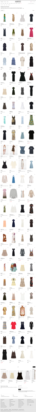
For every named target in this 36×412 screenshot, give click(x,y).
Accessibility (10, 409)
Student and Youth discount (21, 404)
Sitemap (10, 406)
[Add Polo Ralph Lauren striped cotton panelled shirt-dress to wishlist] (34, 42)
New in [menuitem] (1, 3)
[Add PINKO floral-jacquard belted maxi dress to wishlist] (34, 218)
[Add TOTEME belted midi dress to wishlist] (8, 56)
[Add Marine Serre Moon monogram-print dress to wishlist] (34, 233)
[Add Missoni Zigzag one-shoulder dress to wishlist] (8, 262)
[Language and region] (31, 1)
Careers (10, 402)
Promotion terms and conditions (4, 406)
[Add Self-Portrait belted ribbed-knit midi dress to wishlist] (25, 86)
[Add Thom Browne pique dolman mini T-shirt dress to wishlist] (34, 13)
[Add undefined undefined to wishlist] (7, 370)
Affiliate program (19, 400)
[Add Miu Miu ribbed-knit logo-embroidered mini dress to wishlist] (34, 100)
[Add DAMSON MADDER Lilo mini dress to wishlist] (8, 247)
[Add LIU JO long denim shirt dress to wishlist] (8, 42)
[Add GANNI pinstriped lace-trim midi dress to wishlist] (8, 335)
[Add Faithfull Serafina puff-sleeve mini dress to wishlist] (25, 291)
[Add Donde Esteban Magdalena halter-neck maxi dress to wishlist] (8, 13)
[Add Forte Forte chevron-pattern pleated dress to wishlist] (8, 277)
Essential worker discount (20, 405)
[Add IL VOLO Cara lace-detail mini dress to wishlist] (16, 115)
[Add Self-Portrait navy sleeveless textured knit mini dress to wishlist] (25, 204)
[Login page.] (32, 1)
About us (10, 400)
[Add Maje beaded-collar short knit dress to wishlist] (25, 247)
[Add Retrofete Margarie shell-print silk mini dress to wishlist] (25, 306)
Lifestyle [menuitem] (16, 3)
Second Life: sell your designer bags (30, 401)
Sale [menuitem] (20, 3)
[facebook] (30, 405)
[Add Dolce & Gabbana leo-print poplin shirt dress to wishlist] (16, 145)
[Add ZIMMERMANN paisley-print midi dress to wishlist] (8, 306)
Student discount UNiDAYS (20, 402)
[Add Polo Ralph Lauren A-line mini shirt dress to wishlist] (34, 174)
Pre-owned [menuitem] (19, 3)
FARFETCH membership (20, 401)
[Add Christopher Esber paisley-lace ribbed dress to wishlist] (8, 115)
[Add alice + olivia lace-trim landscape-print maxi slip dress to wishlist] (8, 204)
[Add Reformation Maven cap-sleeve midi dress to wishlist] (25, 350)
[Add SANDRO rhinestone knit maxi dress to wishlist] (8, 130)
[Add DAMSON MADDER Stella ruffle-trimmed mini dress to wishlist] (16, 204)
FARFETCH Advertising (12, 405)
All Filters (2, 10)
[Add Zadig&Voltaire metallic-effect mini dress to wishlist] (25, 277)
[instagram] (27, 405)
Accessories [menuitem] (11, 3)
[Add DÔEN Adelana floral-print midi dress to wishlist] (25, 218)
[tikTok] (29, 405)
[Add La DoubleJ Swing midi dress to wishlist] (16, 233)
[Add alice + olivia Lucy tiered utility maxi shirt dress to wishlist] (16, 86)
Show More (34, 369)
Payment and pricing (3, 404)
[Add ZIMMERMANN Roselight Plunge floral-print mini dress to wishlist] (34, 306)
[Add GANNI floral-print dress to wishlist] (34, 115)
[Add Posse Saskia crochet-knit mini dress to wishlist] (16, 160)
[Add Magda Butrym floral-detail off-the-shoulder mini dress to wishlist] (25, 145)
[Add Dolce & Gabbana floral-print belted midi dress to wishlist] (34, 204)
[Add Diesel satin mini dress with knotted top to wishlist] (34, 189)
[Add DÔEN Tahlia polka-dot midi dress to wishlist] (8, 27)
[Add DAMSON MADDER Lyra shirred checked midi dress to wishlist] (25, 130)
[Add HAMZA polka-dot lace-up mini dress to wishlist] (8, 160)
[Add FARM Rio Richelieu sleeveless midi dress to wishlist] (16, 42)
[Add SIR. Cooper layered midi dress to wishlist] (25, 27)
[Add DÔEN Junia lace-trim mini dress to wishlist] (25, 174)
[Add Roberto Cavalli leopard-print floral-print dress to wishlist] (34, 291)
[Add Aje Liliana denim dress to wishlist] (34, 350)
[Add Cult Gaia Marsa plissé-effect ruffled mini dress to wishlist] (16, 56)
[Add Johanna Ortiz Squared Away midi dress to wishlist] (8, 71)
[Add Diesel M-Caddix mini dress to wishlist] (8, 350)
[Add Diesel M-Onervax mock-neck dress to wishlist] (34, 56)
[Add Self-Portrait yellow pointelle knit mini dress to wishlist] (16, 277)
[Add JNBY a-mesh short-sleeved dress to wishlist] (34, 130)
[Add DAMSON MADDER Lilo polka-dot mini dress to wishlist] (25, 262)
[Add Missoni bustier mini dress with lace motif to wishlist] (8, 320)
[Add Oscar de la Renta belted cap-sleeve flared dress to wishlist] (34, 160)
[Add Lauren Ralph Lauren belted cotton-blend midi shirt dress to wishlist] (25, 335)
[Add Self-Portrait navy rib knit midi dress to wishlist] (16, 247)
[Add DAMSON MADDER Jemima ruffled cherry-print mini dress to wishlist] (16, 320)
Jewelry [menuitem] (14, 3)
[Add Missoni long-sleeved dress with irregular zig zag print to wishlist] (8, 174)
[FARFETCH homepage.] (18, 1)
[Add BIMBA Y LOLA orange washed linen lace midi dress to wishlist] (8, 218)
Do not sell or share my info (21, 409)
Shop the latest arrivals (19, 0)
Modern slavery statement (12, 404)
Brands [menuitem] (3, 3)
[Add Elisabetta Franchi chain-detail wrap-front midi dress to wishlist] (34, 320)
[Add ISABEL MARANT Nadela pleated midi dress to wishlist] (34, 86)
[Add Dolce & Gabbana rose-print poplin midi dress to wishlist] (34, 71)
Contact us (2, 400)
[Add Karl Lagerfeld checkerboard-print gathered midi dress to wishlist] (34, 262)
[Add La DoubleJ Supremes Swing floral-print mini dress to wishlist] (16, 262)
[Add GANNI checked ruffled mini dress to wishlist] (16, 350)
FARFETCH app (11, 403)
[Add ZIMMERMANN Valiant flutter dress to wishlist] (16, 100)
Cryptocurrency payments (3, 405)
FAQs (1, 401)
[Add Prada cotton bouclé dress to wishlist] (25, 115)
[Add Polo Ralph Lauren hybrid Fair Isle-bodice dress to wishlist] (8, 291)
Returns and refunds (3, 403)
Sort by (33, 10)
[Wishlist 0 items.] (33, 1)
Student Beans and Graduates (21, 403)
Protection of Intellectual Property (15, 409)
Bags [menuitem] (9, 3)
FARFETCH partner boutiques (12, 401)
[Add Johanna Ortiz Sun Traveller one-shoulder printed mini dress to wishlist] (8, 233)
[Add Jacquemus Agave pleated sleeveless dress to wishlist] (25, 100)
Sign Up (19, 389)
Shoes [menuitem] (7, 3)
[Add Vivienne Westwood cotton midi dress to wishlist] (25, 71)
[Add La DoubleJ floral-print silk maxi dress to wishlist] (16, 306)
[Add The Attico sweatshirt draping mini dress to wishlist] (16, 189)
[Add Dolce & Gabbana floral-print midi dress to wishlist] (34, 277)
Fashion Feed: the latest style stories (30, 402)
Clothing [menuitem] (5, 3)
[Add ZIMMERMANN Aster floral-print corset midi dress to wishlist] (16, 291)
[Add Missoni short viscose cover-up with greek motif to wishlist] (25, 189)
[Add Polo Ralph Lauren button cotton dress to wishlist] (16, 218)
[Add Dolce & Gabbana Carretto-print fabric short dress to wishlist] (34, 247)
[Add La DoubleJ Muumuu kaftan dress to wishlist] (16, 130)
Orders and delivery (2, 402)
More (23, 8)
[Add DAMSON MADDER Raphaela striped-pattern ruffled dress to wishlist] (34, 27)
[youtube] (31, 405)
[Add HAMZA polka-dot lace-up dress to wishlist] (25, 13)
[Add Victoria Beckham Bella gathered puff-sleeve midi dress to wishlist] (16, 71)
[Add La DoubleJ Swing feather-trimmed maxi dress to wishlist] (8, 189)
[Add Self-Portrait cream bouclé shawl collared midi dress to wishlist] (25, 160)
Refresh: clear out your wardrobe (30, 400)
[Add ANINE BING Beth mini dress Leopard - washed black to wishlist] (34, 145)
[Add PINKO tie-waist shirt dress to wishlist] (25, 56)
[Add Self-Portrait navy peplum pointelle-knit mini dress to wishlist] (25, 320)
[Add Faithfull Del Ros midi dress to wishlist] (16, 174)
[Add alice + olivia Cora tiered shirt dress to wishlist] (16, 335)
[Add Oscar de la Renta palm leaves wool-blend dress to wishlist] (16, 27)
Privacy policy (2, 409)
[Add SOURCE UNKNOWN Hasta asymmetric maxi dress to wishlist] (16, 13)
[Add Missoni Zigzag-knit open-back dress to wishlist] (25, 233)
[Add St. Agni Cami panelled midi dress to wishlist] (8, 100)
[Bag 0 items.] (34, 1)
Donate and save (20, 406)
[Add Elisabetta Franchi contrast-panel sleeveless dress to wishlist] (34, 335)
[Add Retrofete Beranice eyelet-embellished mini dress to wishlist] (8, 145)
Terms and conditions (6, 409)
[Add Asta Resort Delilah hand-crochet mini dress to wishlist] (8, 86)
